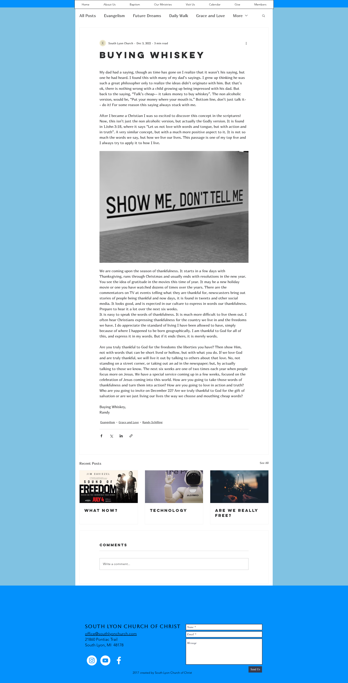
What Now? (101, 510)
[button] (263, 15)
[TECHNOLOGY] (174, 486)
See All (264, 463)
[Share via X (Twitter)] (111, 436)
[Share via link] (131, 436)
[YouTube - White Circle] (105, 660)
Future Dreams (147, 15)
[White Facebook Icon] (119, 660)
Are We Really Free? (236, 513)
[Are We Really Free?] (239, 486)
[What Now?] (109, 486)
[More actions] (246, 43)
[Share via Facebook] (101, 436)
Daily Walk (178, 15)
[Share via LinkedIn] (121, 436)
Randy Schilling (152, 422)
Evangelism (114, 15)
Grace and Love (210, 15)
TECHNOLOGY (168, 510)
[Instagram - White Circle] (92, 660)
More (238, 15)
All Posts (87, 15)
